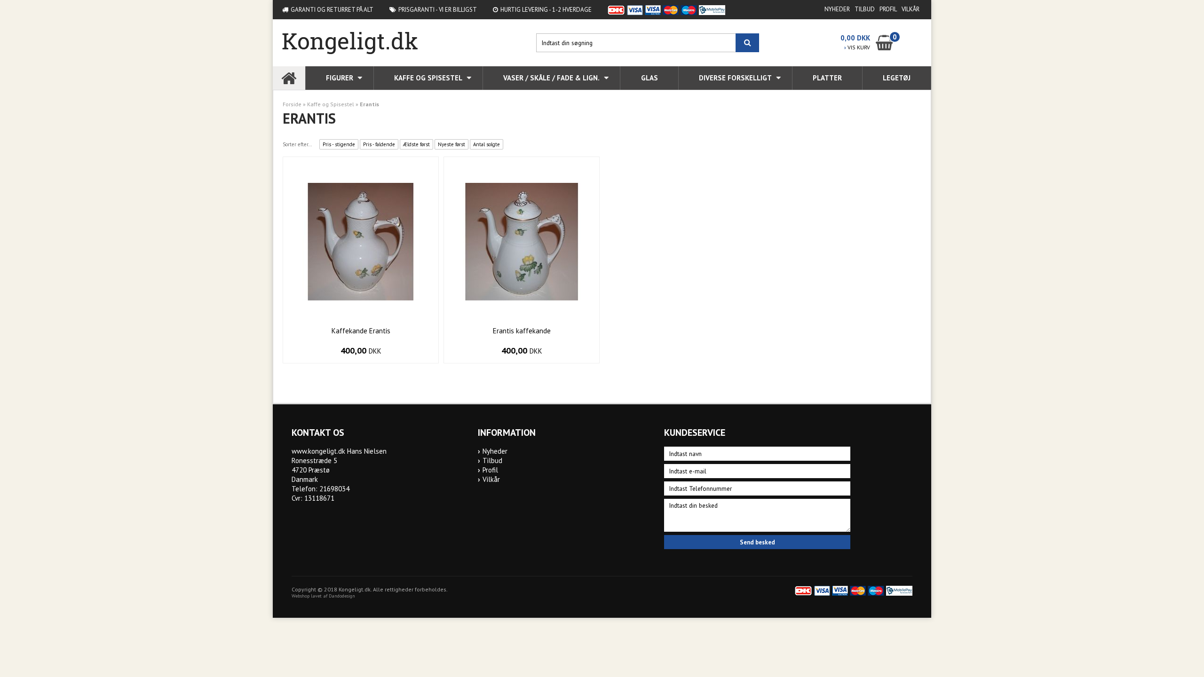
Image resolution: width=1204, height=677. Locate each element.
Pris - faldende (379, 144)
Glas (649, 77)
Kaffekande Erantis (361, 330)
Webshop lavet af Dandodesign (323, 596)
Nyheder (837, 9)
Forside (292, 104)
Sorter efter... (297, 144)
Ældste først (416, 144)
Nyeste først (451, 144)
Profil (888, 9)
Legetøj (897, 77)
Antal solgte (486, 144)
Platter (827, 77)
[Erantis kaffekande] (521, 240)
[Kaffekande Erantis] (361, 240)
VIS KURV (857, 47)
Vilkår (910, 9)
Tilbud (865, 9)
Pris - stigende (339, 144)
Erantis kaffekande (522, 330)
